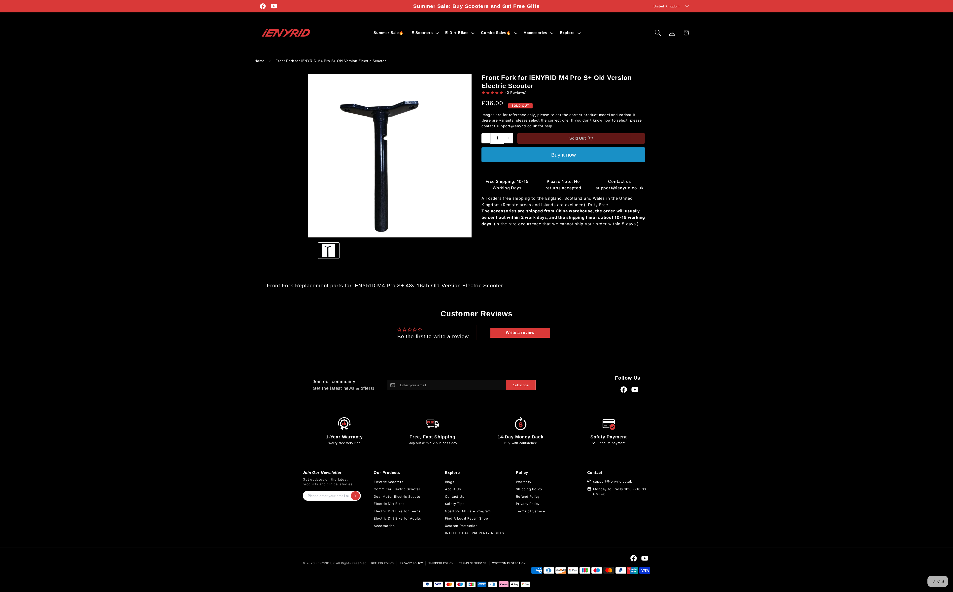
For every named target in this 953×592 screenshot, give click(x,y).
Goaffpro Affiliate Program (468, 511)
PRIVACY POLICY (411, 563)
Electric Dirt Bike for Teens (397, 511)
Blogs (449, 482)
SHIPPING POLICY (440, 563)
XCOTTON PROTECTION (509, 563)
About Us (453, 489)
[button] (425, 33)
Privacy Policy (528, 504)
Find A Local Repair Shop (466, 518)
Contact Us (454, 496)
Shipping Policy (529, 489)
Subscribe (521, 385)
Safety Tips (455, 504)
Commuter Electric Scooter (397, 489)
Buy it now (563, 155)
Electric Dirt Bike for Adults (397, 518)
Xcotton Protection (461, 526)
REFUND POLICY (382, 563)
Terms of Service (530, 511)
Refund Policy (528, 496)
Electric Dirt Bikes (389, 504)
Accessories (384, 526)
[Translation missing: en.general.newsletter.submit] (355, 495)
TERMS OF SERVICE (473, 563)
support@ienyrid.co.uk (612, 481)
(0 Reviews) (516, 92)
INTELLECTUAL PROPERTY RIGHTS (474, 533)
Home (259, 61)
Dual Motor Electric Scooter (398, 496)
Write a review (520, 332)
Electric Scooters (388, 482)
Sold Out (577, 138)
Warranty (523, 482)
